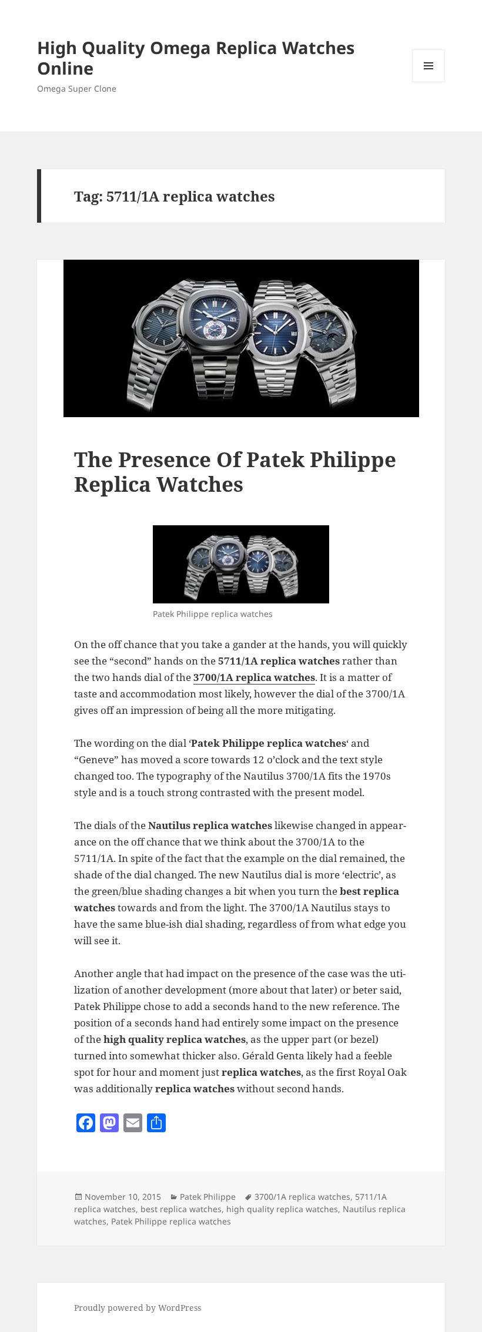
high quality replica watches (282, 1208)
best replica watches (181, 1208)
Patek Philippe (208, 1196)
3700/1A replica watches (302, 1196)
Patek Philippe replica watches (171, 1221)
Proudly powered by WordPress (137, 1307)
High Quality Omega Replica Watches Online (195, 57)
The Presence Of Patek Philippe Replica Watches (235, 471)
